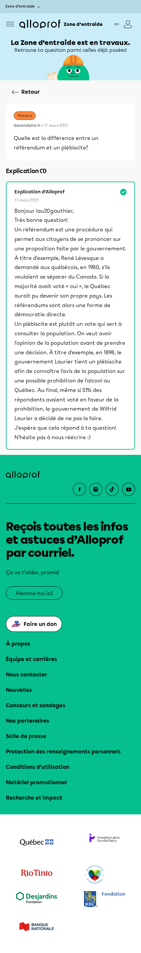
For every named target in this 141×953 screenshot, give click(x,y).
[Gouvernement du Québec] (36, 843)
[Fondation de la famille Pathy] (104, 843)
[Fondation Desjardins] (36, 899)
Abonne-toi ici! (34, 593)
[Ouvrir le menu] (10, 24)
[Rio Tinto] (36, 875)
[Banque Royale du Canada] (104, 899)
